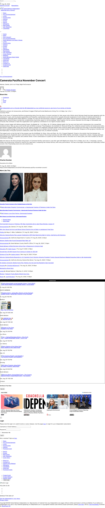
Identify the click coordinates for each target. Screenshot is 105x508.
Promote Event (7, 449)
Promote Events (7, 470)
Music (2, 276)
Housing (2, 265)
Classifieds (6, 28)
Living (5, 16)
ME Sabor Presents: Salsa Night (10, 366)
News (4, 13)
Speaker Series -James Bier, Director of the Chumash (16, 294)
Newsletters (14, 5)
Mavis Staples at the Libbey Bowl (10, 347)
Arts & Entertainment (9, 14)
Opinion (5, 19)
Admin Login (6, 480)
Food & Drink (7, 17)
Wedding (5, 55)
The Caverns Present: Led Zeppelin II (11, 357)
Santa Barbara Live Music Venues (12, 40)
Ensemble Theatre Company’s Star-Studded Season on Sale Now (16, 204)
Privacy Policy (4, 500)
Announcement (4, 226)
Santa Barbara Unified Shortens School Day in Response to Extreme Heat (21, 246)
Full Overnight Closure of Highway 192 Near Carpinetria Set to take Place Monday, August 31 (27, 224)
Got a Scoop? (11, 10)
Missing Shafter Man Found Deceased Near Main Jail (15, 240)
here (44, 424)
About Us (6, 61)
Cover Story (6, 457)
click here (81, 504)
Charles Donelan (11, 90)
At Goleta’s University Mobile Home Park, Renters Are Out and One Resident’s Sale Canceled (27, 263)
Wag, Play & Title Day (7, 310)
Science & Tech (4, 254)
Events (5, 20)
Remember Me (6, 432)
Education (3, 249)
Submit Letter (7, 478)
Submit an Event (5, 5)
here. (15, 438)
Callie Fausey (12, 249)
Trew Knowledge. (94, 504)
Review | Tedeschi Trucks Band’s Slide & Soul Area (15, 274)
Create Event (7, 65)
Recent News (7, 219)
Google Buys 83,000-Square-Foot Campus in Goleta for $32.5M (18, 251)
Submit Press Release (9, 463)
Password (3, 429)
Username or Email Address (8, 426)
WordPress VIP (6, 506)
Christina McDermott (13, 265)
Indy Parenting (7, 27)
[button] (11, 405)
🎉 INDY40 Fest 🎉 (6, 319)
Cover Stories (7, 54)
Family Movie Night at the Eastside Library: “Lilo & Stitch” (17, 284)
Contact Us (6, 63)
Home (5, 34)
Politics (2, 232)
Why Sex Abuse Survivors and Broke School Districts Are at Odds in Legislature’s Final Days (26, 229)
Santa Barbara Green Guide (11, 57)
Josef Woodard (10, 276)
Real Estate (6, 25)
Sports (5, 22)
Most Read (6, 221)
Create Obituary (7, 477)
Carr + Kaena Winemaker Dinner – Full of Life (14, 338)
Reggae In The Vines (7, 328)
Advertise (6, 60)
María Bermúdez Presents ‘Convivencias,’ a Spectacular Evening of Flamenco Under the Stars (23, 210)
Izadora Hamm (15, 254)
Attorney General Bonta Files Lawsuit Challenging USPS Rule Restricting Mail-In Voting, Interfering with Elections (32, 235)
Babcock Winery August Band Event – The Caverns (15, 376)
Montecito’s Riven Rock (7, 268)
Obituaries (6, 24)
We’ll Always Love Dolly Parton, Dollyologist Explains (13, 216)
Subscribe (4, 10)
